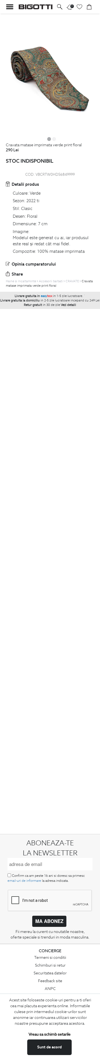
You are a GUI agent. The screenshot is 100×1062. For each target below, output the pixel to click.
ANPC (50, 988)
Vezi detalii (68, 305)
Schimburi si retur (50, 965)
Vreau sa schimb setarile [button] (50, 1034)
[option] (50, 74)
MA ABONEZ (49, 921)
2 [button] (54, 139)
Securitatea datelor (50, 973)
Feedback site (50, 980)
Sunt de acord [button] (49, 1046)
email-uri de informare (24, 880)
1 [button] (49, 139)
